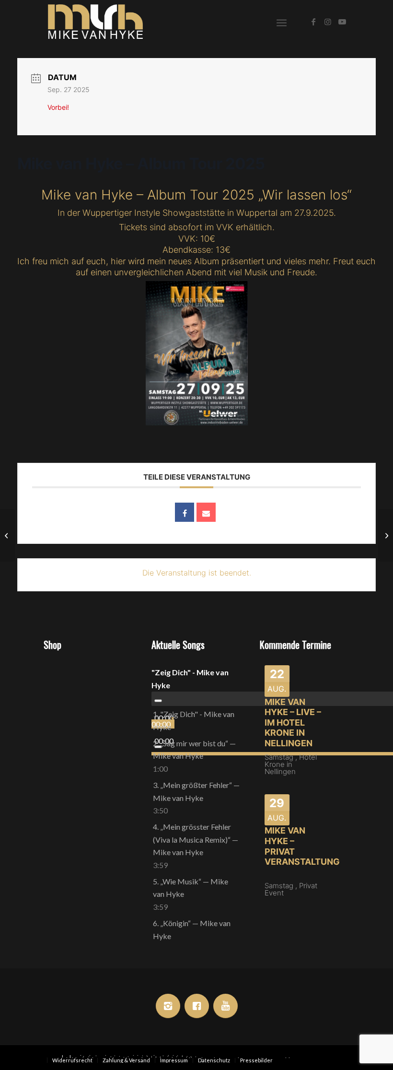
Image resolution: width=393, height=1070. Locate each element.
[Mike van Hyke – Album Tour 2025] (7, 535)
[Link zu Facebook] (313, 21)
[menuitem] (282, 22)
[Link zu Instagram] (328, 21)
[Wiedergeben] (158, 700)
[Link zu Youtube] (342, 21)
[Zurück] (58, 713)
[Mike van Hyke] (95, 21)
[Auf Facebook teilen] (184, 512)
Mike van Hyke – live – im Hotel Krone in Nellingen (293, 722)
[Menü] (282, 22)
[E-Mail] (206, 512)
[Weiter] (118, 713)
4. (195, 839)
